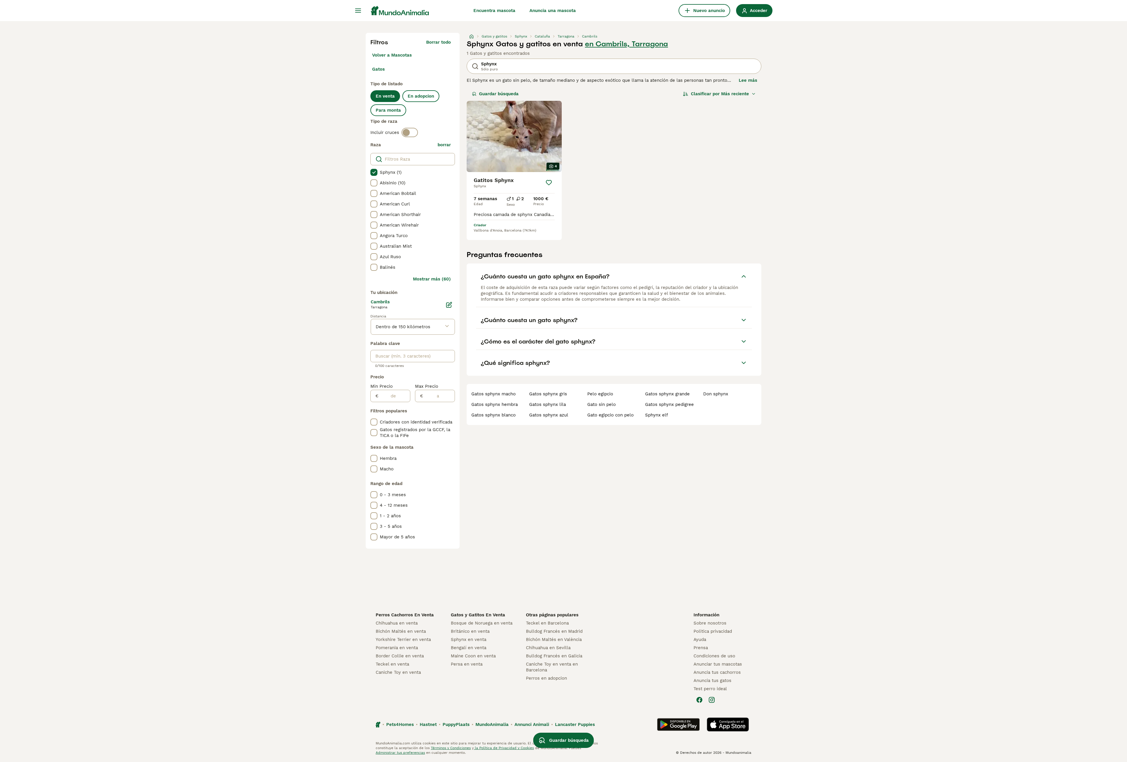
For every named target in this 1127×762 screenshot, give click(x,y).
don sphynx (715, 394)
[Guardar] (549, 182)
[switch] (409, 132)
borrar (444, 144)
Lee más (748, 80)
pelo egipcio (600, 394)
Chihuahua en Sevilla (548, 647)
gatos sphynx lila (547, 404)
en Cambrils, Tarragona (626, 44)
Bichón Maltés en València (554, 639)
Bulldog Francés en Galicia (554, 656)
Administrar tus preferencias (400, 753)
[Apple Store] (727, 724)
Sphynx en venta (468, 639)
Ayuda (700, 639)
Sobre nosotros (710, 623)
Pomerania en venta (397, 647)
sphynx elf (656, 415)
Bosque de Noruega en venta (481, 623)
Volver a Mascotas (392, 55)
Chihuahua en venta (397, 623)
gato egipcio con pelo (610, 415)
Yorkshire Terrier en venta (403, 639)
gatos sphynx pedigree (669, 404)
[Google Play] (678, 724)
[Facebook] (699, 700)
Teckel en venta (392, 664)
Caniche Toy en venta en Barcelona (552, 667)
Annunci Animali (531, 724)
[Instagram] (712, 700)
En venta (385, 96)
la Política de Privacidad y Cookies (504, 748)
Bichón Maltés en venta (401, 631)
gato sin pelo (601, 404)
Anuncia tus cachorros (717, 672)
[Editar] (449, 305)
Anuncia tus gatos (712, 680)
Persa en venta (466, 664)
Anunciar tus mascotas (718, 664)
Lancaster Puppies (575, 724)
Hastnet (428, 724)
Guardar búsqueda (499, 93)
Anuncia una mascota (552, 10)
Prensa (701, 647)
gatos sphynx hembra (494, 404)
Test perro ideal (710, 688)
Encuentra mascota (494, 10)
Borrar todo (438, 42)
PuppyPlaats (456, 724)
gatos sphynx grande (667, 394)
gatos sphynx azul (548, 415)
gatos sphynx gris (548, 394)
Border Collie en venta (400, 656)
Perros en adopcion (546, 678)
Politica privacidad (713, 631)
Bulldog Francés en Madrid (554, 631)
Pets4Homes (400, 724)
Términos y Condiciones (451, 748)
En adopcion (421, 96)
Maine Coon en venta (473, 656)
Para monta (388, 110)
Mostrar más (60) (432, 279)
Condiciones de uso (714, 656)
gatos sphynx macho (493, 394)
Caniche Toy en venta (398, 672)
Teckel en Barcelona (547, 623)
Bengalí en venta (468, 647)
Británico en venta (470, 631)
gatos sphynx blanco (493, 415)
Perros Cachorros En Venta (405, 615)
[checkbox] (374, 172)
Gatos (378, 69)
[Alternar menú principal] (358, 10)
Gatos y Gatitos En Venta (478, 615)
